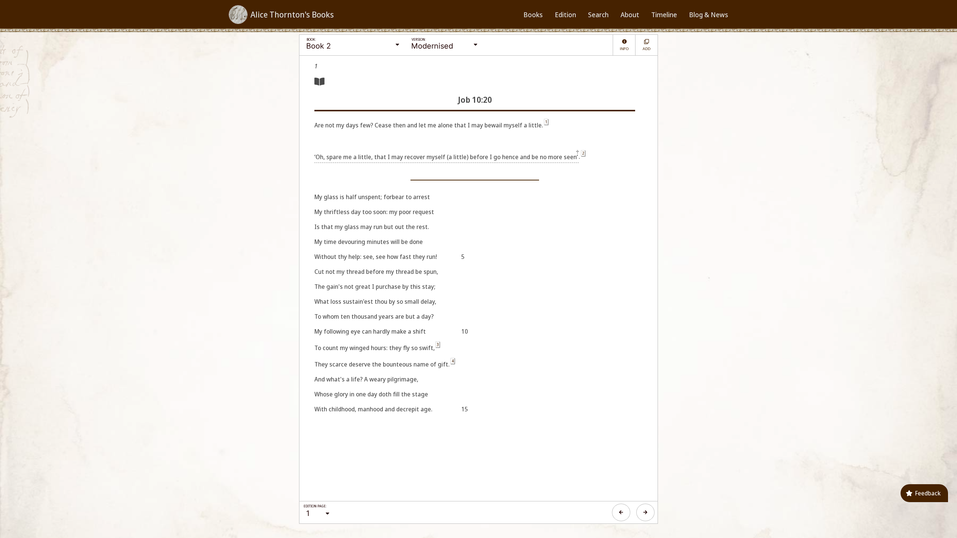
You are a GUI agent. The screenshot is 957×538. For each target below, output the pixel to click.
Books (533, 14)
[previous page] (621, 512)
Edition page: (315, 506)
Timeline (664, 14)
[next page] (645, 512)
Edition (565, 14)
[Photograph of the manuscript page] (319, 81)
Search (598, 14)
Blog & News (708, 14)
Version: (419, 39)
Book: (311, 39)
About (630, 14)
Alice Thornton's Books (292, 14)
